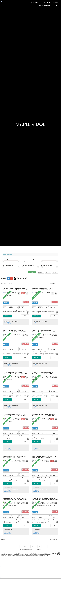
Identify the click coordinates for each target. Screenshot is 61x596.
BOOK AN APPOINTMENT (44, 6)
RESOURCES (56, 2)
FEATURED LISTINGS (33, 2)
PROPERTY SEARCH (45, 2)
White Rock (56, 6)
